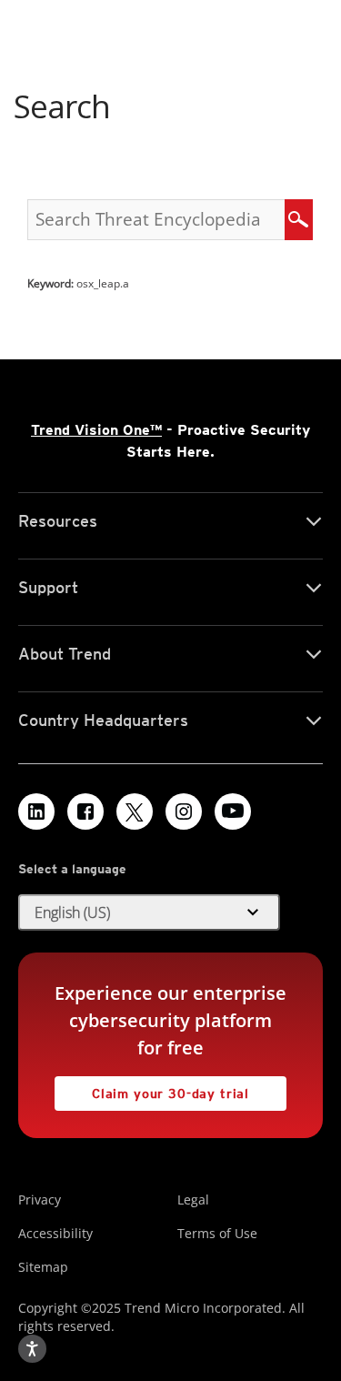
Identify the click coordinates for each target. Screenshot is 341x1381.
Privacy (39, 1199)
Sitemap (43, 1266)
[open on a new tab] (134, 811)
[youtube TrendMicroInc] (233, 811)
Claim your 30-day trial (152, 1088)
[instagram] (183, 811)
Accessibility (55, 1233)
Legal (193, 1199)
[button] (149, 912)
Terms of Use (217, 1233)
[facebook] (85, 811)
